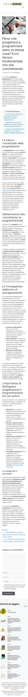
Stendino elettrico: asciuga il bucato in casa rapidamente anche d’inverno (13, 676)
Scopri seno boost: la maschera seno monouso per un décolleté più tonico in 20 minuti (14, 657)
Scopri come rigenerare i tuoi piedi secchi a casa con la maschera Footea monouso (14, 648)
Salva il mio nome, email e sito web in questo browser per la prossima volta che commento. (14, 587)
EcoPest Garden (11, 612)
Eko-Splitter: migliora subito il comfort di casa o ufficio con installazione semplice (14, 620)
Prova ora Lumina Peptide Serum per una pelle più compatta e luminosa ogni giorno (14, 629)
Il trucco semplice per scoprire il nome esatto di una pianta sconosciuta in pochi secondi (14, 534)
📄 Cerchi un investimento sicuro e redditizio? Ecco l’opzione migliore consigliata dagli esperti (14, 131)
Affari (6, 530)
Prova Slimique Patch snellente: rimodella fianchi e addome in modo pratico (14, 639)
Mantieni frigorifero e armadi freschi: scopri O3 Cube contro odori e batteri (14, 666)
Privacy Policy (17, 694)
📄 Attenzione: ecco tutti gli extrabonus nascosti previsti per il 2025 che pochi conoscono (14, 124)
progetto (4, 190)
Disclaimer (10, 694)
